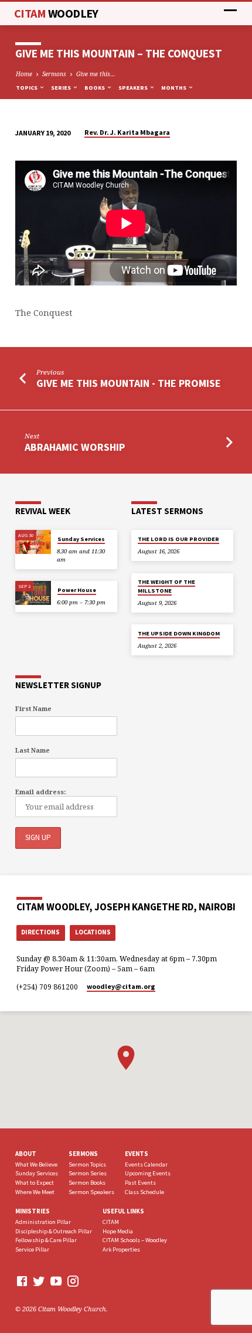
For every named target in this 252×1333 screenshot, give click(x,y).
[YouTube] (56, 1280)
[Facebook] (22, 1280)
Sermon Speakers (91, 1192)
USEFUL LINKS (123, 1211)
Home (24, 74)
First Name (33, 708)
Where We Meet (35, 1192)
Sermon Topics (87, 1164)
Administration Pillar (43, 1222)
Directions (40, 932)
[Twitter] (39, 1280)
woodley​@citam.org (121, 986)
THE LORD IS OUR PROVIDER (178, 539)
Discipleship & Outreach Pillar (53, 1231)
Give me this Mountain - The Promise (128, 383)
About (25, 1154)
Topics (27, 87)
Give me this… (95, 74)
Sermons (54, 74)
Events (136, 1154)
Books (95, 87)
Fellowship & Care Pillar (46, 1240)
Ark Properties (121, 1249)
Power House (76, 590)
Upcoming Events (148, 1173)
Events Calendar (146, 1164)
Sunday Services (81, 539)
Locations (93, 932)
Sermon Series (88, 1173)
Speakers (133, 87)
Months (174, 87)
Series (61, 87)
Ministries (32, 1211)
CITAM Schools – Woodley (135, 1240)
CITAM (56, 13)
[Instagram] (73, 1280)
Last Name (32, 750)
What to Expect (34, 1182)
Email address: (40, 791)
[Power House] (33, 593)
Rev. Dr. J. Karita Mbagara (127, 132)
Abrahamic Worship (75, 447)
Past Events (140, 1182)
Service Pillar (32, 1249)
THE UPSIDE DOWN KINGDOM (179, 633)
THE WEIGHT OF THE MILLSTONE (166, 586)
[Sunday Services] (33, 542)
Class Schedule (144, 1192)
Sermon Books (87, 1182)
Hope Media (118, 1231)
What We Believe (36, 1164)
